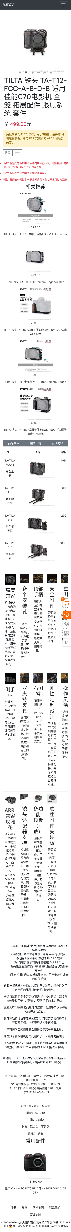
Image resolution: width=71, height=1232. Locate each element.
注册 (13, 1207)
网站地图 (38, 1207)
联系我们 (54, 1207)
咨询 (17, 152)
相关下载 (35, 443)
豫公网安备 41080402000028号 (30, 1225)
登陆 (24, 1207)
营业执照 (35, 1214)
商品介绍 (13, 443)
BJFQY (8, 5)
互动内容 (57, 443)
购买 (7, 152)
